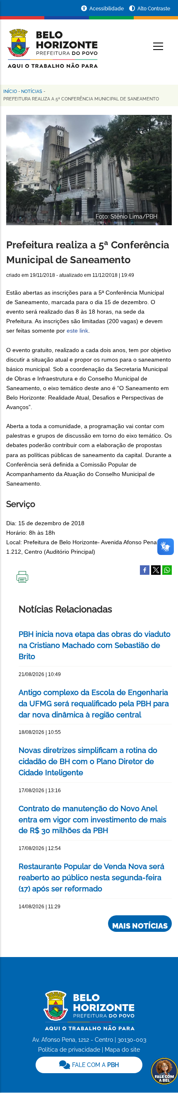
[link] (89, 1065)
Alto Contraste (153, 9)
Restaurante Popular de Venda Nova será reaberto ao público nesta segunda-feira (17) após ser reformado (91, 877)
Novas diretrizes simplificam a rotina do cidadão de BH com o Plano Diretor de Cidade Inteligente (88, 761)
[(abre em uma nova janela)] (156, 569)
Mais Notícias (140, 926)
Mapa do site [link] (122, 1049)
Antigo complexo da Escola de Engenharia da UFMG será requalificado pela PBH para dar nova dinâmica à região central (94, 703)
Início (10, 91)
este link (77, 330)
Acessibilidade (107, 9)
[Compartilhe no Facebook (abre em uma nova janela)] (144, 569)
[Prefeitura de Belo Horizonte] (52, 43)
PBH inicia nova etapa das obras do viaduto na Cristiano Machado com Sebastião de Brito (95, 645)
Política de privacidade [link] (69, 1049)
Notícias (31, 91)
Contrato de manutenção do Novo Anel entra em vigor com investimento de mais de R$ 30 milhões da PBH (92, 819)
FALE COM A (94, 1065)
